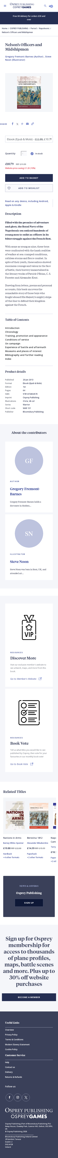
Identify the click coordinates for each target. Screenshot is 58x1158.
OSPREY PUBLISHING (19, 28)
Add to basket (28, 177)
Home (4, 28)
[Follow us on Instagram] (18, 1097)
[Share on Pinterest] (22, 124)
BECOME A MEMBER (29, 997)
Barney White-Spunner (13, 843)
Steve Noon (19, 561)
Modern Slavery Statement (17, 1044)
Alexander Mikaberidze (37, 843)
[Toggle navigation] (5, 6)
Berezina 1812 (35, 837)
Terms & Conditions (14, 1039)
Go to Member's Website (23, 678)
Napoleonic (44, 28)
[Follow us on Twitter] (26, 1097)
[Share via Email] (27, 124)
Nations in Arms (12, 837)
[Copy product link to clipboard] (32, 124)
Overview (9, 1029)
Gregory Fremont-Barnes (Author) (24, 56)
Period (34, 28)
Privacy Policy (11, 1034)
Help (7, 1062)
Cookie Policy (11, 1049)
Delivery (9, 1072)
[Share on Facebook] (12, 124)
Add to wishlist (29, 188)
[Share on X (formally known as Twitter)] (17, 124)
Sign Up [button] (29, 902)
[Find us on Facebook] (9, 1097)
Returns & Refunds (13, 1077)
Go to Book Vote (19, 764)
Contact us (10, 1067)
